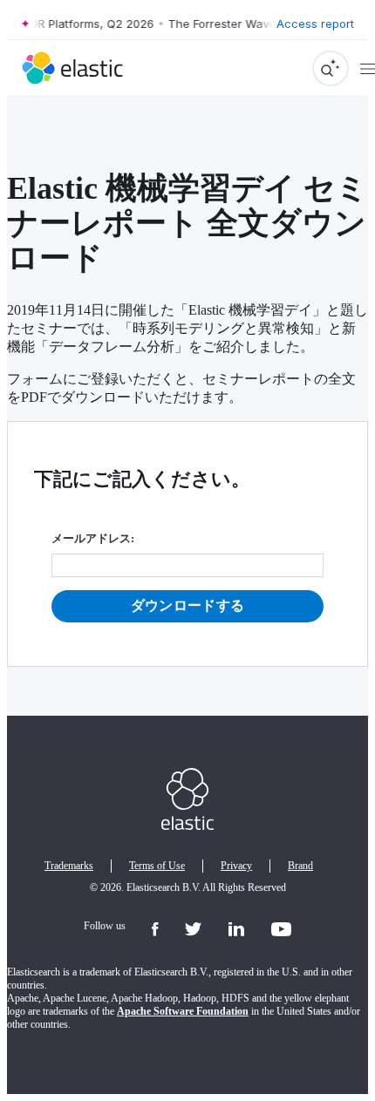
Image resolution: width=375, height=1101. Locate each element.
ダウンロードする (188, 605)
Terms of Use (157, 866)
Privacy (236, 866)
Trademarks (68, 866)
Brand (300, 866)
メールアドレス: (92, 538)
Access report (315, 24)
